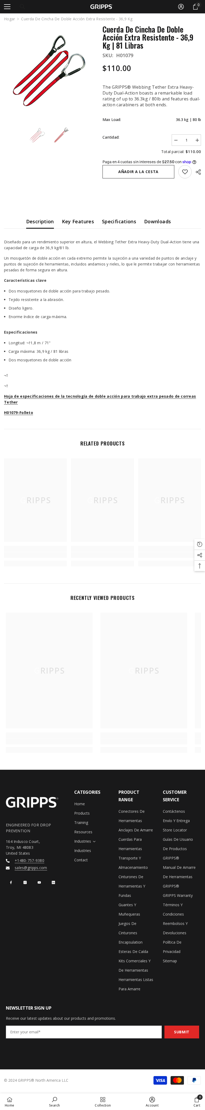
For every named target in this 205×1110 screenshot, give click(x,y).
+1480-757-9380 (29, 860)
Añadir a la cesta (138, 171)
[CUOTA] (196, 172)
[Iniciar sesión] (181, 6)
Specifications (119, 221)
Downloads (157, 221)
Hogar (9, 18)
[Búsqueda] (22, 6)
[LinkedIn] (53, 882)
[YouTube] (39, 882)
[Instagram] (25, 882)
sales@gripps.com (31, 867)
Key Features (78, 221)
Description (40, 221)
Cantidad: (111, 137)
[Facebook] (11, 882)
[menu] (7, 6)
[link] (35, 555)
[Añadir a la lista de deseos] (185, 171)
